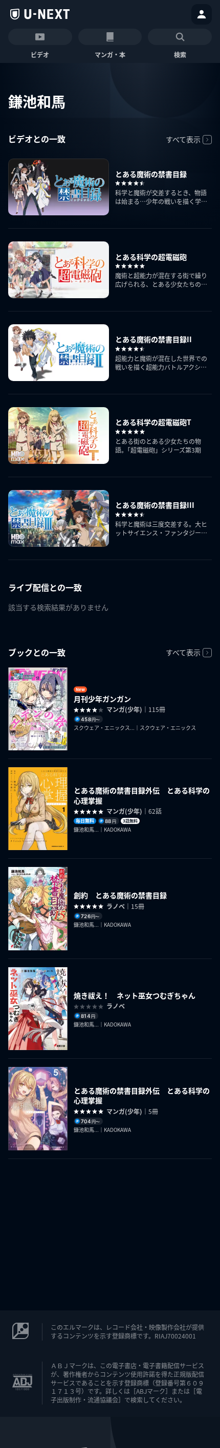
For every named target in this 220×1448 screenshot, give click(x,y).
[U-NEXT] (40, 14)
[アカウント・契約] (201, 14)
